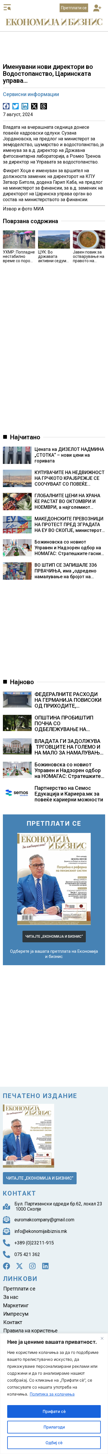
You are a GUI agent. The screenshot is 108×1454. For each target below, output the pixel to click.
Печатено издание (40, 1095)
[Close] (101, 1338)
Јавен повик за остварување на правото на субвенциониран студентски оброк (89, 263)
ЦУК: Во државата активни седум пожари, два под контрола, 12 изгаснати (54, 263)
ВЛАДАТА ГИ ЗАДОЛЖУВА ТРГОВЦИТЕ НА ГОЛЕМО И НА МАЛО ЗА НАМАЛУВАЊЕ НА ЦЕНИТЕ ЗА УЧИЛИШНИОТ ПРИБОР (69, 752)
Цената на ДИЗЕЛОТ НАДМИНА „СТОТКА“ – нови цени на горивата (69, 455)
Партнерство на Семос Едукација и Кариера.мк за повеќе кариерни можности (69, 794)
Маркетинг (16, 1305)
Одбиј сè (54, 1442)
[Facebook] (6, 1266)
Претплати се (19, 1289)
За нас (10, 1297)
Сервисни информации (31, 94)
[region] (54, 1393)
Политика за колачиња (52, 1393)
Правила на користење (30, 1331)
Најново (22, 682)
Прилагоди (54, 1426)
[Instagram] (32, 1266)
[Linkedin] (45, 1266)
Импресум (16, 1314)
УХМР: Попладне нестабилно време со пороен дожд (19, 258)
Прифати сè (54, 1411)
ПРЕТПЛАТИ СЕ (54, 823)
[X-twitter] (19, 1266)
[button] (97, 8)
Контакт (12, 1322)
